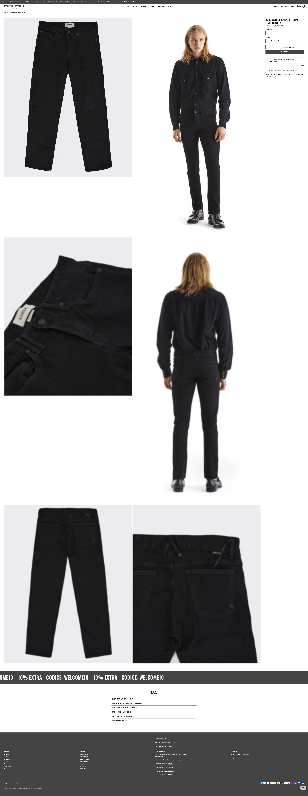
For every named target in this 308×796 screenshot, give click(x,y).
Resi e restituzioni (84, 761)
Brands (152, 7)
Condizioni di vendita (84, 754)
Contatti (6, 756)
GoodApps (302, 65)
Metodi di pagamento (84, 756)
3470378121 (171, 764)
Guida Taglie (7, 759)
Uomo (128, 7)
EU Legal (82, 764)
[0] (303, 7)
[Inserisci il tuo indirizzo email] (302, 759)
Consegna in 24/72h (38, 1)
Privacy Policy (83, 766)
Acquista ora (284, 52)
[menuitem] (129, 7)
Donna (135, 7)
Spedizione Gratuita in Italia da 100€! (17, 1)
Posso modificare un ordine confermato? (124, 708)
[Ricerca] (300, 7)
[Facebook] (6, 739)
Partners (6, 761)
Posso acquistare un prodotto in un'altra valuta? (127, 703)
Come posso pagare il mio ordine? (122, 699)
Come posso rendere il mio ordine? (122, 716)
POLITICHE (82, 751)
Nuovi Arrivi (161, 7)
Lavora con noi (7, 766)
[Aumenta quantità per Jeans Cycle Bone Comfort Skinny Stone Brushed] (271, 47)
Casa (5, 12)
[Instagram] (9, 739)
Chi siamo (6, 754)
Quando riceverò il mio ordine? (121, 712)
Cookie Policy (83, 769)
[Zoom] (128, 21)
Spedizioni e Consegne (85, 759)
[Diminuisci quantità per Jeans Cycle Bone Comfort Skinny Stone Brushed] (267, 47)
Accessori (143, 7)
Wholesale (6, 764)
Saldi (169, 7)
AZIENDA (6, 751)
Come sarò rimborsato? (119, 721)
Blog (5, 769)
